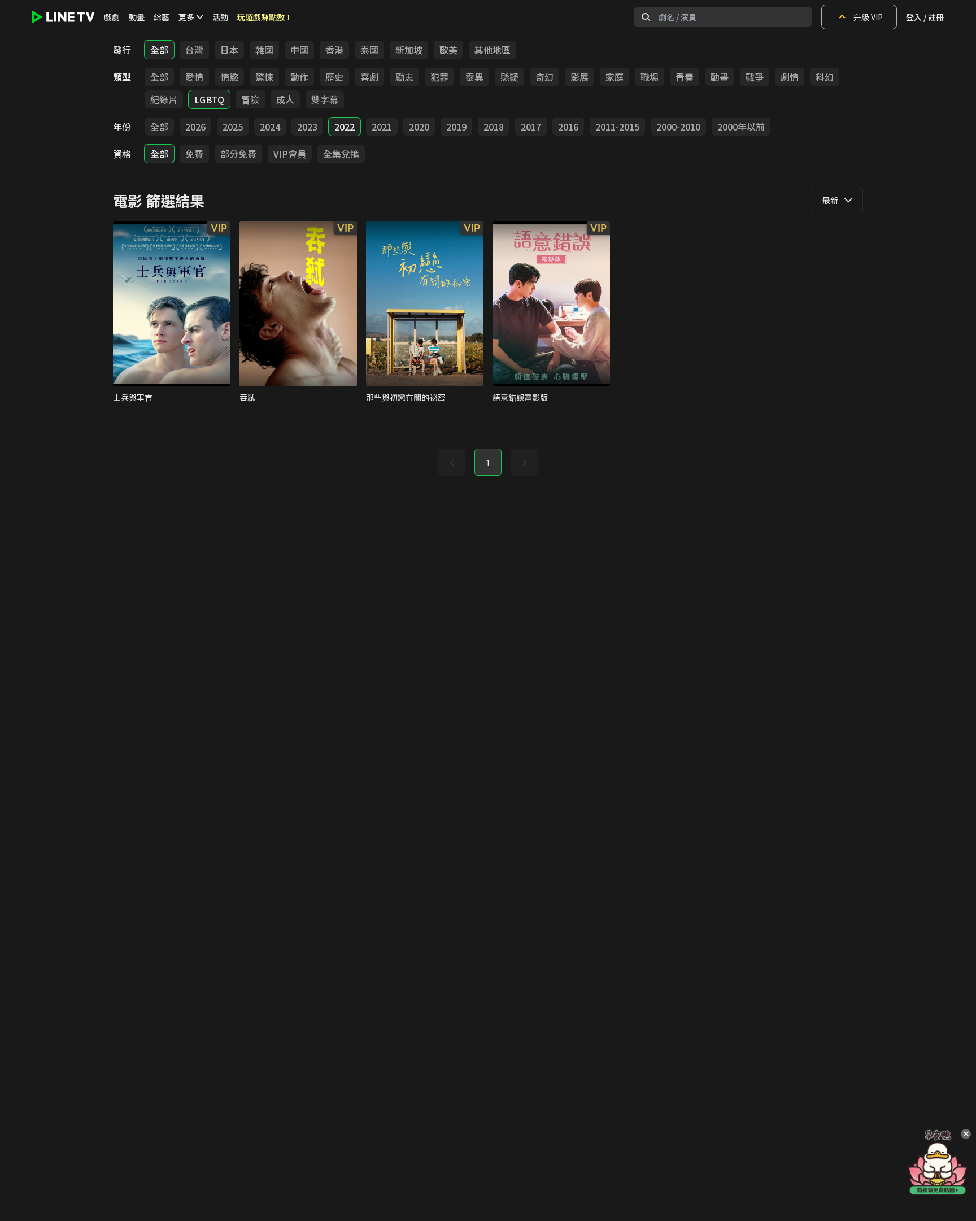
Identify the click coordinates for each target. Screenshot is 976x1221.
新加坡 (408, 50)
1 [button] (488, 462)
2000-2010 (678, 126)
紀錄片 (163, 99)
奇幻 (544, 77)
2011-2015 (617, 126)
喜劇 (369, 77)
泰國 (369, 50)
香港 (334, 50)
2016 (568, 126)
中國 (299, 50)
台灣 (194, 50)
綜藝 (161, 17)
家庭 (614, 77)
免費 (194, 153)
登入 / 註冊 (925, 17)
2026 (195, 126)
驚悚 (264, 77)
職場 (649, 77)
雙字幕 (324, 99)
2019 (456, 126)
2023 (307, 126)
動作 (299, 77)
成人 (285, 99)
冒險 (250, 99)
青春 (685, 77)
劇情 (790, 77)
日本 (229, 50)
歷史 (334, 77)
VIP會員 (289, 153)
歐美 (448, 50)
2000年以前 (741, 126)
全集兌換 (341, 153)
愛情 (194, 77)
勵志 (404, 77)
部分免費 (238, 153)
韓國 (264, 50)
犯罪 (439, 77)
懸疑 (509, 77)
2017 (531, 126)
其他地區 (492, 50)
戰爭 (755, 77)
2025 (233, 126)
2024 (270, 126)
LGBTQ (209, 99)
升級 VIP (868, 17)
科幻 (825, 77)
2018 (493, 126)
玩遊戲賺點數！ (265, 17)
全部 (159, 50)
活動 (220, 17)
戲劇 (112, 17)
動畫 (137, 17)
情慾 (229, 77)
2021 (382, 126)
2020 (419, 126)
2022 (344, 126)
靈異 (474, 77)
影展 (579, 77)
